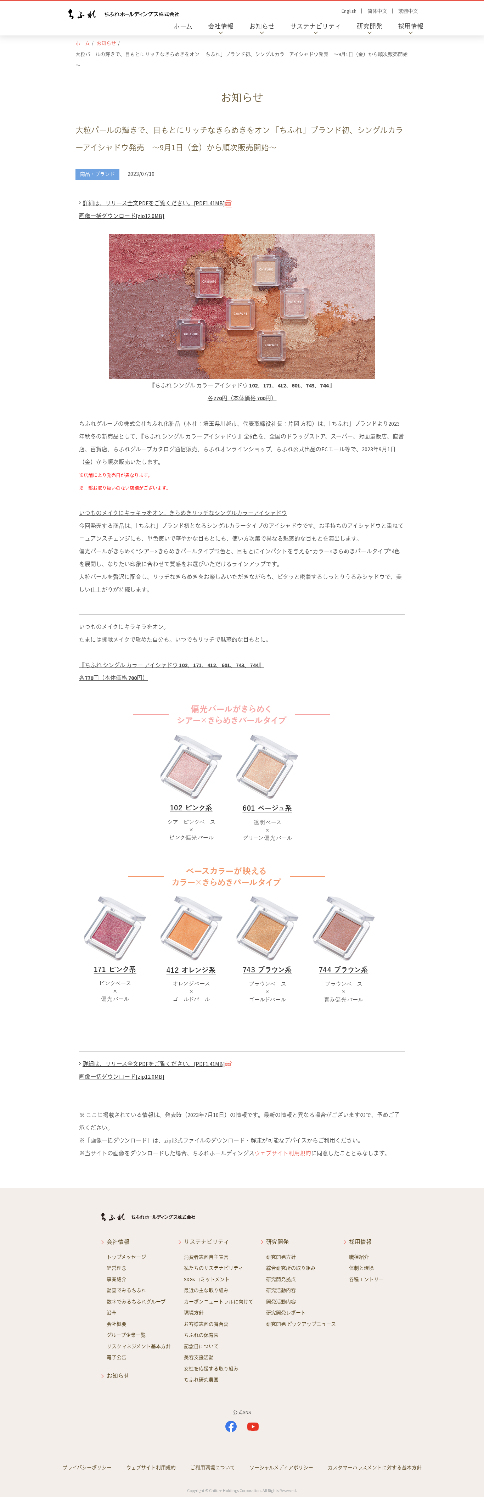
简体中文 (377, 11)
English (349, 11)
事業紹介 (116, 1279)
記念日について (201, 1346)
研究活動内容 (281, 1290)
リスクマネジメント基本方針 (139, 1346)
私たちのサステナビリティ (213, 1268)
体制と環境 (361, 1268)
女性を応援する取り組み (211, 1368)
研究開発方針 (281, 1257)
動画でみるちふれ (126, 1290)
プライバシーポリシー (87, 1467)
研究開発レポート (286, 1312)
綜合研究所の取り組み (291, 1268)
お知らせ (262, 26)
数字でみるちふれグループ (136, 1301)
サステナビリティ (315, 26)
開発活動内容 (281, 1301)
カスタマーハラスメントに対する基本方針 (375, 1467)
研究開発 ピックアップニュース (301, 1324)
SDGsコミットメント (207, 1279)
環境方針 (194, 1312)
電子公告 (116, 1357)
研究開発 (369, 26)
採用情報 (410, 26)
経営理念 (116, 1268)
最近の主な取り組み (206, 1290)
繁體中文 (408, 11)
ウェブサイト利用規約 (282, 1153)
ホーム (183, 26)
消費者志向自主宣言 (206, 1257)
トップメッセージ (126, 1257)
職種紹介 (359, 1257)
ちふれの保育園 (201, 1335)
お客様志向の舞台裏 (206, 1324)
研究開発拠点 (281, 1279)
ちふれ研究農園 (201, 1379)
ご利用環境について (212, 1467)
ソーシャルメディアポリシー (281, 1467)
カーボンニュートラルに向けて (218, 1301)
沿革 (112, 1312)
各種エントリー (366, 1279)
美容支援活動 (199, 1357)
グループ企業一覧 (126, 1335)
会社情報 (220, 26)
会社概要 (116, 1324)
